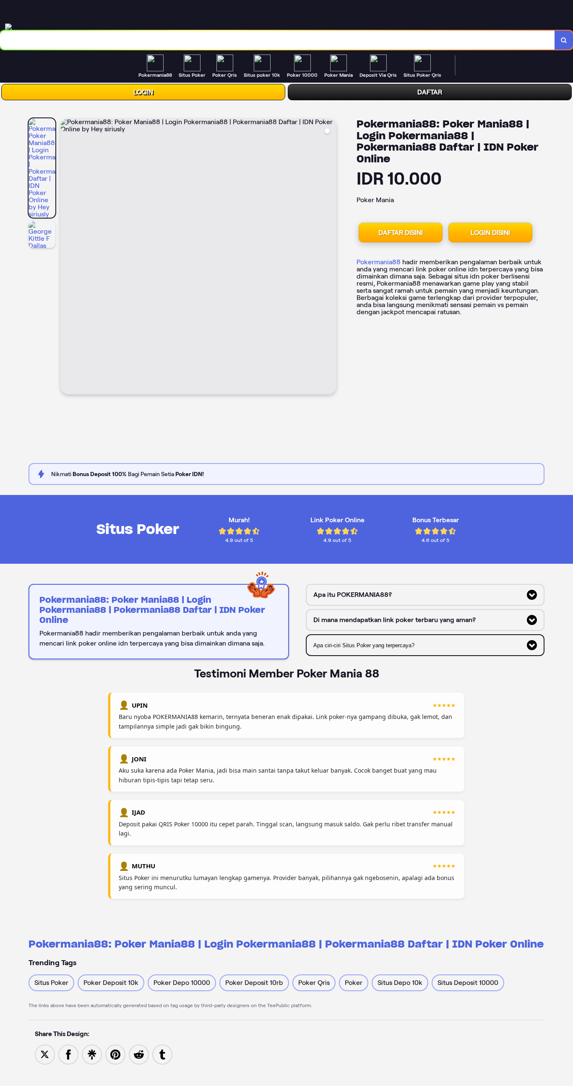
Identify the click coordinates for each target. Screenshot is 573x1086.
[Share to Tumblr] (162, 1053)
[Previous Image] (67, 257)
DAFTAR (429, 92)
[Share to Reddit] (139, 1053)
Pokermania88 (379, 262)
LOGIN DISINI (490, 232)
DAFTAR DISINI (400, 232)
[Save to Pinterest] (115, 1053)
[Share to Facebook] (68, 1053)
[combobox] (277, 40)
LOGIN (143, 92)
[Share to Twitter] (45, 1053)
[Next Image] (329, 257)
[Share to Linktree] (92, 1053)
